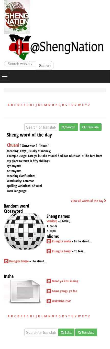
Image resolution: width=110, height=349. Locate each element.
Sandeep (52, 221)
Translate (92, 127)
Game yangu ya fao (64, 291)
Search (45, 65)
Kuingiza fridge (19, 261)
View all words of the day (87, 200)
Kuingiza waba (61, 241)
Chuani (13, 145)
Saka (68, 332)
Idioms (53, 236)
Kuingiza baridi (61, 251)
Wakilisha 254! (61, 301)
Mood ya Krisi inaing (65, 281)
